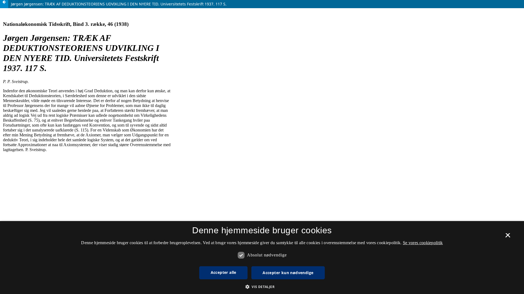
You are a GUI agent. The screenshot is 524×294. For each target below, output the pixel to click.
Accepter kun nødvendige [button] (288, 272)
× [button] (508, 237)
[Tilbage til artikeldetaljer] (4, 4)
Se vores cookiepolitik (423, 242)
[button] (262, 286)
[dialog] (262, 257)
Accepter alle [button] (223, 272)
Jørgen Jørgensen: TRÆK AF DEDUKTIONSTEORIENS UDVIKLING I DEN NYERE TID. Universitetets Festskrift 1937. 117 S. (119, 4)
